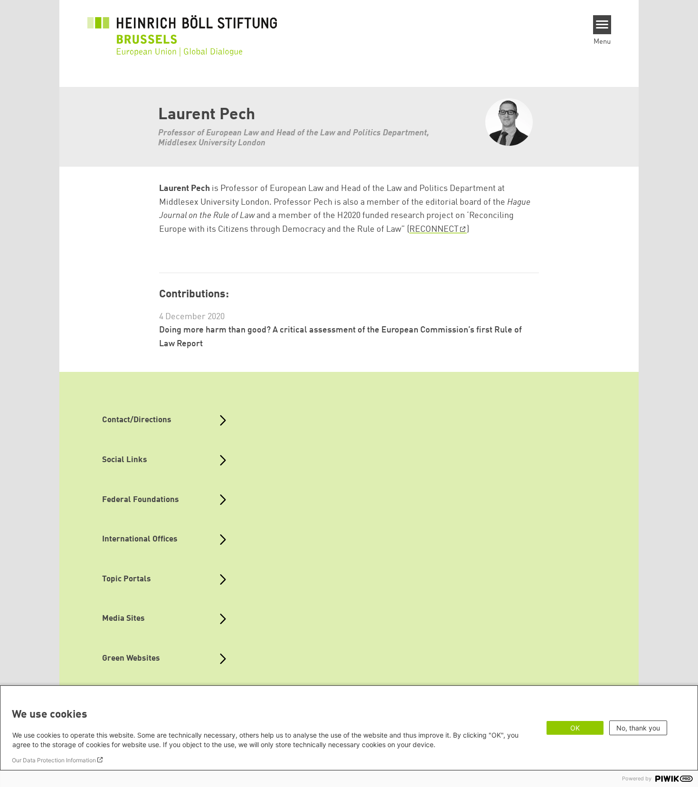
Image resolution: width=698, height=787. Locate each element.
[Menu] (602, 24)
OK (575, 728)
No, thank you (638, 728)
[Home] (182, 29)
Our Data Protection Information (54, 760)
